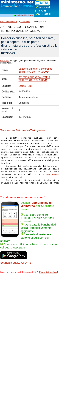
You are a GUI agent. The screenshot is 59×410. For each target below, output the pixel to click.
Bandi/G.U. (43, 14)
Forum (40, 10)
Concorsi (42, 7)
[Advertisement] (29, 307)
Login (18, 15)
